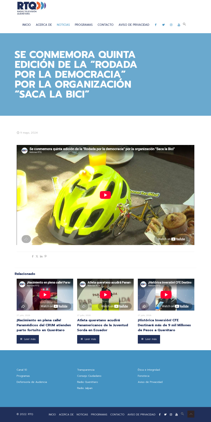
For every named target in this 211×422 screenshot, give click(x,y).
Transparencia (85, 370)
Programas (23, 376)
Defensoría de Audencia (32, 382)
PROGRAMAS (99, 415)
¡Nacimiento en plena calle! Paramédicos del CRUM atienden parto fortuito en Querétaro (44, 325)
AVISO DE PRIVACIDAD (141, 415)
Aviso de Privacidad (150, 382)
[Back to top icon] (190, 414)
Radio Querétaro (87, 382)
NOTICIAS (82, 415)
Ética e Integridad (149, 370)
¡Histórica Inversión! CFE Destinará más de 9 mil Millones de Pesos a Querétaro (164, 325)
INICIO (52, 415)
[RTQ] (31, 8)
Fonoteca (143, 376)
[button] (184, 25)
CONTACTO (117, 415)
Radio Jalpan (84, 388)
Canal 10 (22, 370)
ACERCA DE (66, 415)
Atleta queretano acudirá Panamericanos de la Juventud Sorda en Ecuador (102, 325)
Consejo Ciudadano (89, 376)
